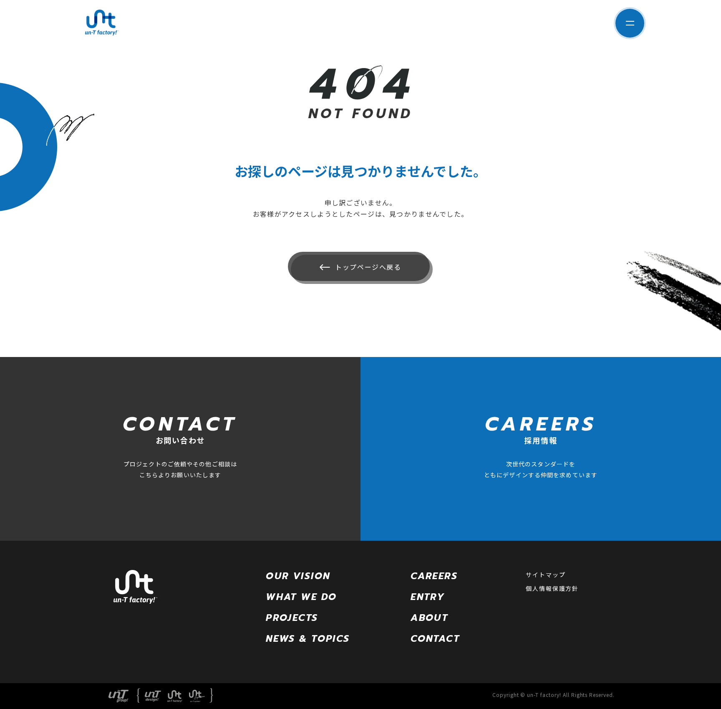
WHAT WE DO (301, 597)
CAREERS (434, 576)
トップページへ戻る (368, 267)
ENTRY (428, 597)
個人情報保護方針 (552, 588)
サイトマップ (545, 574)
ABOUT (429, 618)
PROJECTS (292, 618)
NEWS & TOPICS (308, 639)
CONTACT (435, 639)
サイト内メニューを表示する (629, 23)
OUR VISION (298, 576)
